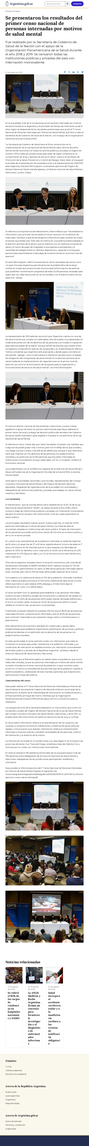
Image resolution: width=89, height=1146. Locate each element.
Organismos (10, 1100)
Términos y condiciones (15, 1125)
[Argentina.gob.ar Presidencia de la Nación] (19, 4)
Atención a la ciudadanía (15, 1074)
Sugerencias (10, 1129)
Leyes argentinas (12, 1096)
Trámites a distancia (13, 1070)
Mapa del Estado (12, 1103)
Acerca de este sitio (13, 1121)
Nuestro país (10, 1092)
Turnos (8, 1067)
